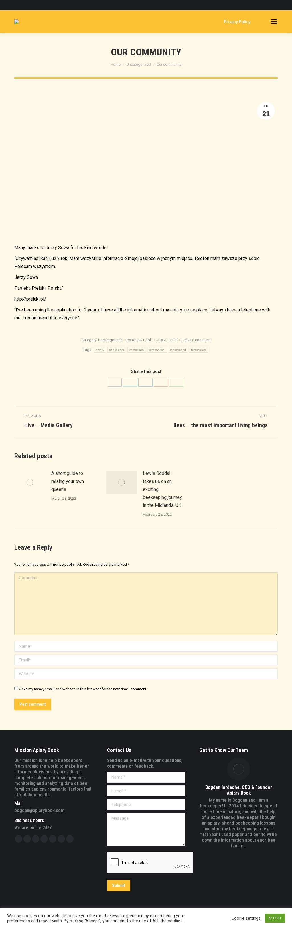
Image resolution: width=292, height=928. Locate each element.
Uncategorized (110, 340)
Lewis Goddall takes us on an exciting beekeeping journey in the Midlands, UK (162, 489)
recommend (178, 349)
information (157, 349)
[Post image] (30, 482)
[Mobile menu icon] (274, 21)
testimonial (198, 349)
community (136, 349)
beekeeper (116, 349)
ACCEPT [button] (274, 918)
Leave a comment (196, 340)
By (139, 340)
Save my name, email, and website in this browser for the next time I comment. (83, 689)
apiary (100, 349)
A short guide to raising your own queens (67, 481)
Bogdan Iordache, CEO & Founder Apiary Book (238, 790)
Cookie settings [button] (246, 918)
